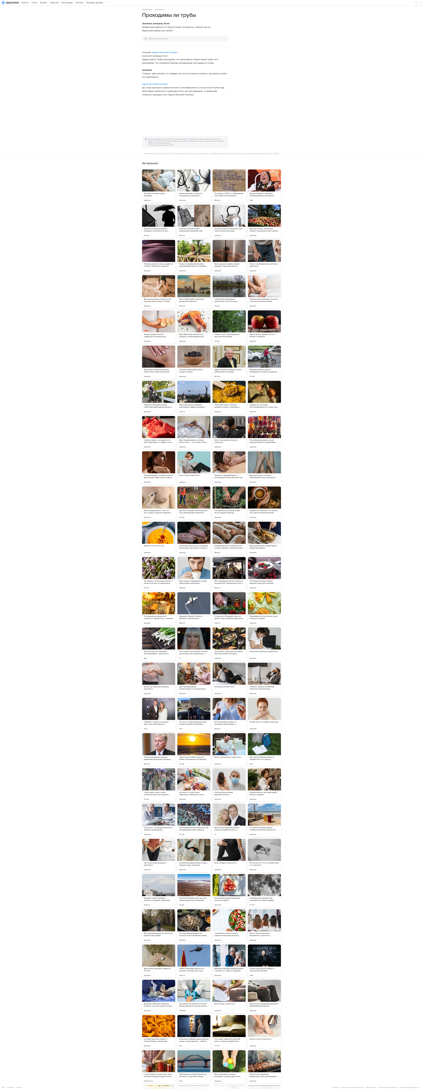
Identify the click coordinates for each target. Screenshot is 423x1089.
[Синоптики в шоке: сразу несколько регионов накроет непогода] (158, 784)
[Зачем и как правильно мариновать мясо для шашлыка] (264, 1066)
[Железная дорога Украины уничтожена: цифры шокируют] (193, 397)
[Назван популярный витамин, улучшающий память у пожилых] (193, 256)
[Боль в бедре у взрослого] (229, 855)
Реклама (19, 1087)
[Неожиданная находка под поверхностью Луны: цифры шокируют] (264, 890)
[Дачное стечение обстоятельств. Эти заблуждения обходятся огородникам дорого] (193, 503)
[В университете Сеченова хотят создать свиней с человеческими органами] (229, 538)
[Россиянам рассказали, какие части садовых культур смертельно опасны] (229, 503)
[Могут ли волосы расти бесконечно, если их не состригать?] (264, 925)
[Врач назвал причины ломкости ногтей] (158, 961)
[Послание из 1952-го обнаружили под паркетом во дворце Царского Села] (229, 185)
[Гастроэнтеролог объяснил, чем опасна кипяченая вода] (229, 221)
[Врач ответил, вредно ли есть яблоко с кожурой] (264, 326)
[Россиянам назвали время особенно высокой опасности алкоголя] (264, 820)
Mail (3, 1087)
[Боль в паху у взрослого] (193, 467)
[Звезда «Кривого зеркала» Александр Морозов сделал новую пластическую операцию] (264, 185)
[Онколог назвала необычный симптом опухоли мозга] (264, 679)
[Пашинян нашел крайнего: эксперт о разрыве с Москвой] (158, 890)
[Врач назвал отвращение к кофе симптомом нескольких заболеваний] (193, 573)
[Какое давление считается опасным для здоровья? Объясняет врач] (193, 185)
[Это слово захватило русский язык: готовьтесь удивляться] (229, 1031)
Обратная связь (371, 1087)
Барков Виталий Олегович (165, 52)
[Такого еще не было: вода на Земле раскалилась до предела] (193, 749)
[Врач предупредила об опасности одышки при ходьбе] (158, 925)
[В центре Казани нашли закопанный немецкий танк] (193, 221)
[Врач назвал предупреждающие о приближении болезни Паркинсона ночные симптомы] (264, 996)
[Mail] (3, 2)
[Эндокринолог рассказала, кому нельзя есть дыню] (264, 608)
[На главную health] (12, 2)
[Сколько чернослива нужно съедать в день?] (193, 362)
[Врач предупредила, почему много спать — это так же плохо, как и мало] (193, 432)
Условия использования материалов (352, 1087)
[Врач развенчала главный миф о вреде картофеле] (264, 538)
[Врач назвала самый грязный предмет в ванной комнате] (229, 256)
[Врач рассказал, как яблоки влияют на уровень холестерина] (264, 221)
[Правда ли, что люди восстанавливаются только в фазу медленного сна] (264, 397)
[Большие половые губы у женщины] (158, 185)
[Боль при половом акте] (229, 679)
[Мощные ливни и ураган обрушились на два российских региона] (264, 362)
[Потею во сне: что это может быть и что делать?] (264, 855)
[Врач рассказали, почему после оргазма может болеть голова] (158, 291)
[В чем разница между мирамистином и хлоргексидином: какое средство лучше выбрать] (229, 784)
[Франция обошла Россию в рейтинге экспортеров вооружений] (193, 608)
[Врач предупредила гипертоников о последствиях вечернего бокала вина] (193, 679)
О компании (10, 1087)
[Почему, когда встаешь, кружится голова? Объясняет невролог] (158, 256)
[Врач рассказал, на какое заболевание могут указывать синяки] (264, 467)
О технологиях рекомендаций (387, 1087)
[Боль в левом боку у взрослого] (229, 749)
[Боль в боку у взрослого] (229, 996)
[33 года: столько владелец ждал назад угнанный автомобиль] (193, 714)
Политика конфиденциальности (409, 1087)
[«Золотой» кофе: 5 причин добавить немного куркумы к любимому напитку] (229, 397)
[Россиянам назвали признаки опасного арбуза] (229, 890)
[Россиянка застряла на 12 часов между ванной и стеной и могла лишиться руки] (193, 996)
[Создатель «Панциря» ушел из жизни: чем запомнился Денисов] (229, 608)
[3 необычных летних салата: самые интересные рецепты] (229, 925)
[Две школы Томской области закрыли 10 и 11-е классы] (264, 749)
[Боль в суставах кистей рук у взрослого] (158, 679)
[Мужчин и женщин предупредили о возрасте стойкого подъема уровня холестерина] (229, 961)
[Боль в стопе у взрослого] (264, 1031)
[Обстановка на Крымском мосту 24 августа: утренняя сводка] (193, 1066)
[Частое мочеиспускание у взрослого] (158, 855)
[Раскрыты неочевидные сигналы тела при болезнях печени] (264, 291)
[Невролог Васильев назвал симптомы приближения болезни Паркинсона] (158, 397)
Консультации (147, 9)
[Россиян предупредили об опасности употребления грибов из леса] (193, 925)
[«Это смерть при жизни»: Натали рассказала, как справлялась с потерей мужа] (193, 643)
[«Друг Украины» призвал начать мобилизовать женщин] (229, 362)
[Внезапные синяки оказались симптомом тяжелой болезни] (158, 362)
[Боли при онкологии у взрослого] (264, 643)
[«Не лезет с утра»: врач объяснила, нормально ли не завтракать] (193, 784)
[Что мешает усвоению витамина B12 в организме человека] (229, 643)
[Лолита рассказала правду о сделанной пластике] (264, 961)
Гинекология (159, 9)
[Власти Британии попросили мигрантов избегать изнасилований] (193, 291)
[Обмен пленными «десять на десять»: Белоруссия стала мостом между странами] (193, 961)
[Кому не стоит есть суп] (158, 538)
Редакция (335, 1087)
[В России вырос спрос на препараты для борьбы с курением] (229, 714)
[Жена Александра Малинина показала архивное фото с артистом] (229, 820)
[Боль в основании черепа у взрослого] (229, 432)
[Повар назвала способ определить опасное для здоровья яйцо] (158, 326)
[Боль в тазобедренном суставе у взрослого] (264, 256)
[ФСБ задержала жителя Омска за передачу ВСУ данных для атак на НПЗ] (229, 573)
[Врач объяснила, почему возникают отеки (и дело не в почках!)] (229, 1066)
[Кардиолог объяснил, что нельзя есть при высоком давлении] (264, 503)
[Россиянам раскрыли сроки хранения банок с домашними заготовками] (264, 432)
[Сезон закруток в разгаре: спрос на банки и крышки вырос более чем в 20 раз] (158, 1066)
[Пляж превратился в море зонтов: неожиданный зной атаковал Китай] (193, 820)
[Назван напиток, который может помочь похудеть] (264, 784)
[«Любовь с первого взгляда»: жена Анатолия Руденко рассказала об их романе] (158, 714)
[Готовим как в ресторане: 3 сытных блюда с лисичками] (158, 1031)
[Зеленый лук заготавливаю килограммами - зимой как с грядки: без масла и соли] (158, 643)
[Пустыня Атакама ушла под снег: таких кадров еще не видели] (193, 890)
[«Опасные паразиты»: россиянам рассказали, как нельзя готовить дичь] (193, 538)
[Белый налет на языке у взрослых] (264, 714)
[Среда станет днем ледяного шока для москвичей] (229, 326)
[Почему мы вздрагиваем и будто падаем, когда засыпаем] (193, 855)
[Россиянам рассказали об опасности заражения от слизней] (158, 608)
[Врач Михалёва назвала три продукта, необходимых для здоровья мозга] (193, 326)
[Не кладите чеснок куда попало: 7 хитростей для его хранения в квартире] (158, 573)
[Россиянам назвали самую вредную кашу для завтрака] (264, 573)
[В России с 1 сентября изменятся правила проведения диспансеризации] (158, 820)
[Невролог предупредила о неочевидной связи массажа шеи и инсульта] (229, 467)
